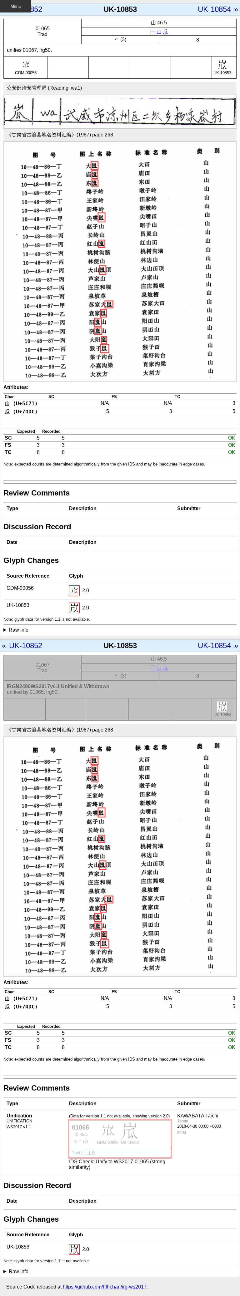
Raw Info (18, 630)
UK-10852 (25, 9)
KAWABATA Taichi (197, 1115)
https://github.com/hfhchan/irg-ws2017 (105, 1286)
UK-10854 (214, 9)
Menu (16, 6)
